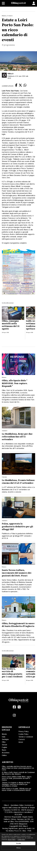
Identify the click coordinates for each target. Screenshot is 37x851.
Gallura (4, 755)
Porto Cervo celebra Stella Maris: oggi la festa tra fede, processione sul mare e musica (16, 778)
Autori (20, 742)
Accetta (18, 843)
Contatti (21, 739)
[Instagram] (14, 715)
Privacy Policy (23, 731)
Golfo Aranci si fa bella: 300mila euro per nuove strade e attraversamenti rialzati (16, 790)
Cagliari (4, 747)
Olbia (3, 742)
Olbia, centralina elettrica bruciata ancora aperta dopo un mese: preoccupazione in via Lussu (18, 768)
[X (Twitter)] (19, 707)
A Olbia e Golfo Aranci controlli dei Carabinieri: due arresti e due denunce (18, 773)
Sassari (4, 745)
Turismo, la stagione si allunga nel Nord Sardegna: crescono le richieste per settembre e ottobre (16, 784)
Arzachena (5, 753)
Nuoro (4, 750)
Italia (3, 737)
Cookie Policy (23, 734)
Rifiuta (18, 848)
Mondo (4, 734)
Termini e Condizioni (25, 737)
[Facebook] (14, 707)
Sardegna (5, 739)
